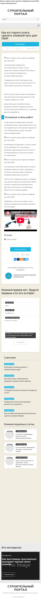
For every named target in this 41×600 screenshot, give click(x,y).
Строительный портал (21, 12)
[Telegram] (27, 259)
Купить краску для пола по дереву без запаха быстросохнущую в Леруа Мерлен (24, 463)
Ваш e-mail (9, 310)
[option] (20, 276)
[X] (18, 259)
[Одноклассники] (21, 259)
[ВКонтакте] (15, 259)
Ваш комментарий (12, 317)
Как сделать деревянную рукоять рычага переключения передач (24, 436)
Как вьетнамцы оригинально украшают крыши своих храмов (25, 449)
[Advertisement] (20, 505)
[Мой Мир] (24, 259)
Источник (8, 235)
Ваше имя (9, 302)
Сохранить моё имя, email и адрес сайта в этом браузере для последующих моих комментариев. (20, 335)
